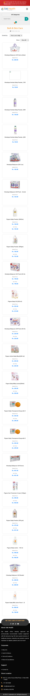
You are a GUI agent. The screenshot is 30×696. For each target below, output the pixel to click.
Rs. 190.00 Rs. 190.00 (15, 279)
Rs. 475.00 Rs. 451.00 (15, 525)
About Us (4, 650)
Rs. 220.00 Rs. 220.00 (15, 333)
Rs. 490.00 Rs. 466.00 (15, 552)
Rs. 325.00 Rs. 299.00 (15, 443)
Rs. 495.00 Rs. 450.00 (15, 498)
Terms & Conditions (7, 656)
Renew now (7, 4)
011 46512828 (7, 683)
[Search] (26, 19)
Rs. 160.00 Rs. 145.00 (15, 224)
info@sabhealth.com (9, 686)
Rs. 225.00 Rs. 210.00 (15, 306)
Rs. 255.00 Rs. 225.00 (15, 361)
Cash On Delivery (6, 653)
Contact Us (5, 669)
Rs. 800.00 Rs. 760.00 (15, 607)
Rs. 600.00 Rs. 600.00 (15, 580)
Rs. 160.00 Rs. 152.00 (15, 251)
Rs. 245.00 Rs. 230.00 (15, 388)
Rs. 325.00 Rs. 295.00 (15, 415)
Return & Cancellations (8, 659)
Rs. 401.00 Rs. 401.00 (15, 470)
